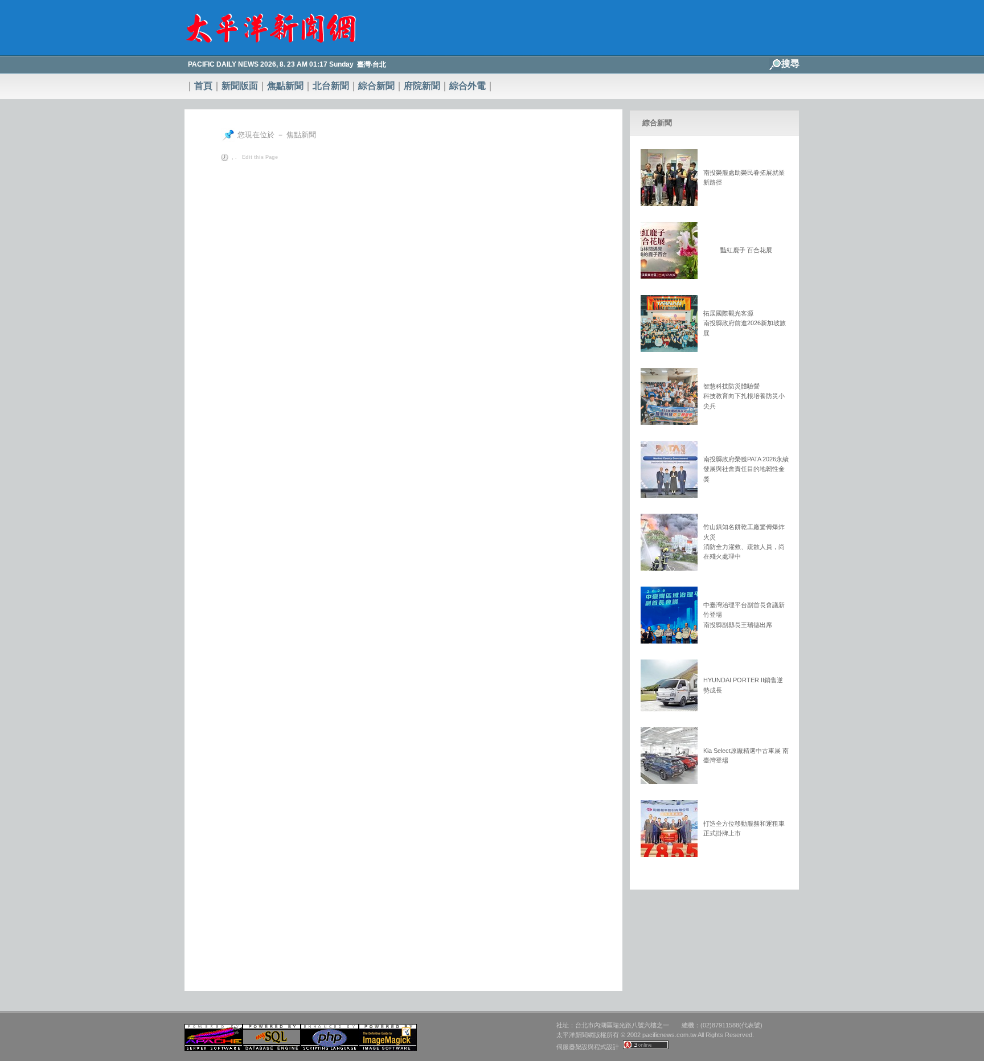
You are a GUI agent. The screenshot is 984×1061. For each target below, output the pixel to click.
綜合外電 (467, 86)
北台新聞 (331, 86)
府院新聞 (422, 86)
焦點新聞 (285, 86)
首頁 (203, 86)
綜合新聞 (376, 86)
